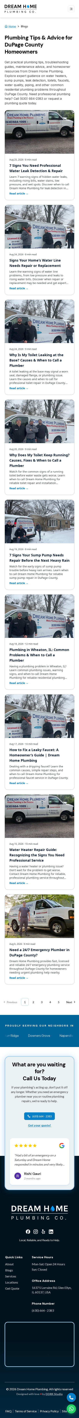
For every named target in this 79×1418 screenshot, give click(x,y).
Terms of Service (26, 1411)
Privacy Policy (49, 1411)
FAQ (8, 1411)
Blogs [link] (24, 26)
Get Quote (12, 1288)
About (9, 1264)
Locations (11, 1282)
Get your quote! (39, 1125)
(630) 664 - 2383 (43, 1310)
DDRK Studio (54, 1394)
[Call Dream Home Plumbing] (71, 1397)
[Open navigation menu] (71, 9)
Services (10, 1276)
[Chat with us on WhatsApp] (71, 1408)
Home (12, 26)
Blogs (9, 1270)
